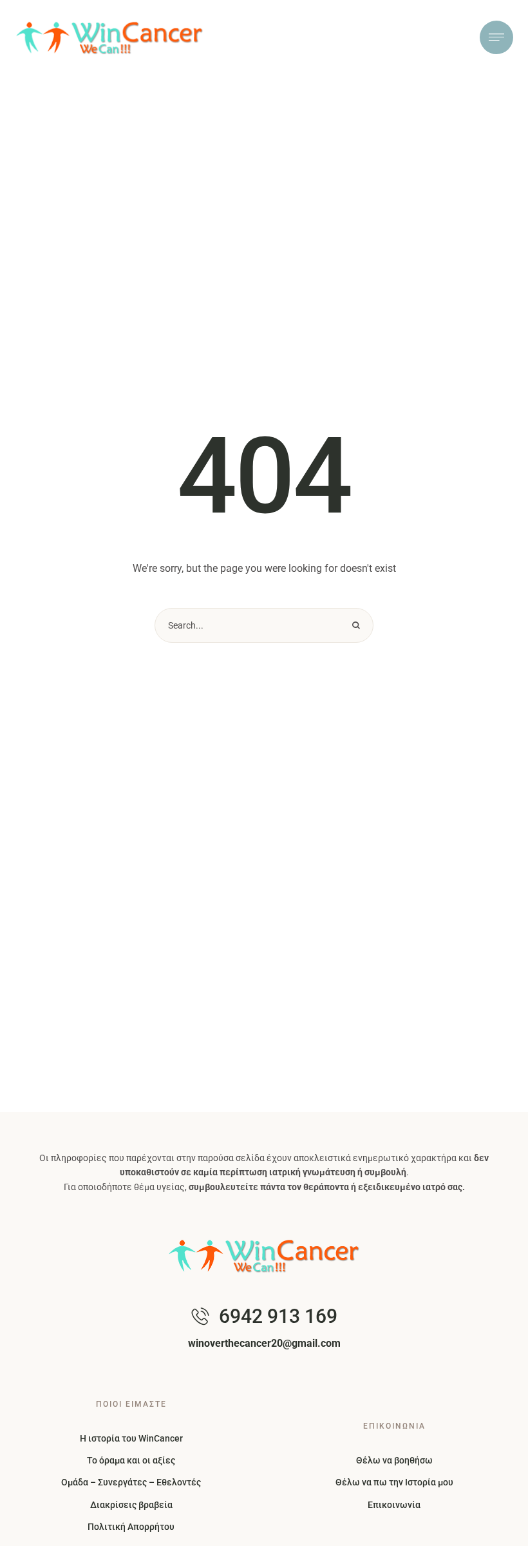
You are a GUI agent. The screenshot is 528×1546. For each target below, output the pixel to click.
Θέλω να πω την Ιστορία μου (394, 1482)
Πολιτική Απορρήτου (131, 1527)
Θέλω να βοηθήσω (394, 1460)
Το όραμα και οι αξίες (131, 1460)
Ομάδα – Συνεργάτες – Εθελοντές (131, 1482)
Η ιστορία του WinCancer (131, 1438)
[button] (492, 1530)
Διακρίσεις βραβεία (131, 1505)
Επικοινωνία (394, 1505)
